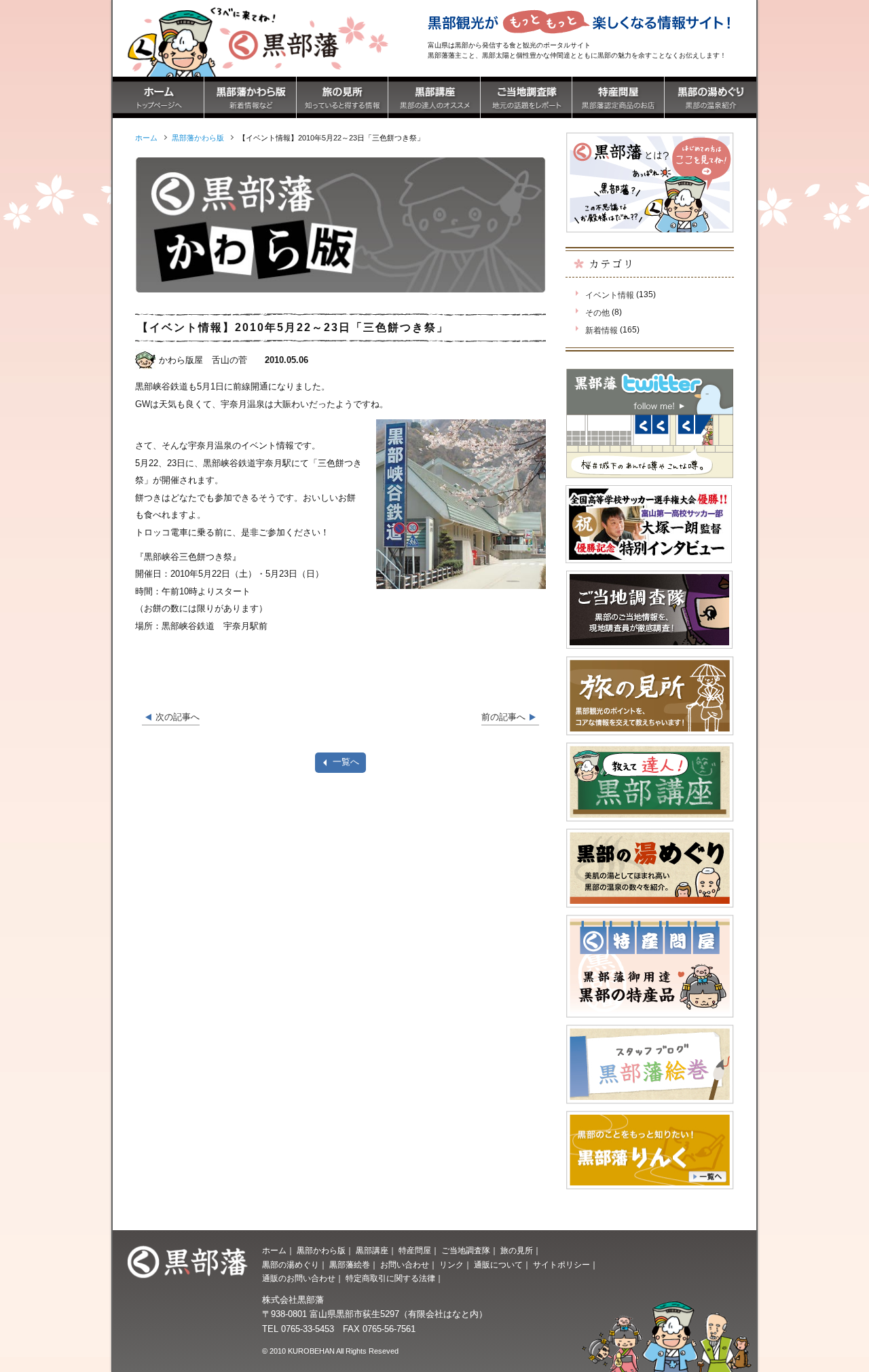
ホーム (274, 1250)
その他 (597, 313)
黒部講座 (372, 1250)
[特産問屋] (618, 110)
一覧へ (346, 762)
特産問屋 (415, 1250)
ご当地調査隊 (465, 1250)
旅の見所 (516, 1250)
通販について (498, 1265)
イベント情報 (609, 295)
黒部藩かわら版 (198, 138)
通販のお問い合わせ (298, 1278)
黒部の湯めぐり (290, 1265)
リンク (451, 1265)
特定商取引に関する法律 (390, 1278)
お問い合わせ (404, 1265)
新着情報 (601, 330)
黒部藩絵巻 (349, 1265)
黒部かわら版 (321, 1250)
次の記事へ (177, 717)
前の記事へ (503, 717)
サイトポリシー (561, 1265)
